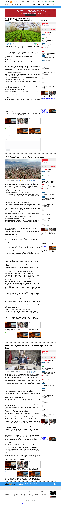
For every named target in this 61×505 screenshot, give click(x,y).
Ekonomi (21, 4)
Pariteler (27, 6)
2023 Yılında (7, 116)
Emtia (46, 6)
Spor (25, 4)
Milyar (18, 320)
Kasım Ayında (14, 320)
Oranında (17, 116)
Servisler (12, 4)
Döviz (43, 6)
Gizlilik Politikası (27, 503)
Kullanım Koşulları (36, 503)
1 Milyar (7, 320)
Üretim (21, 116)
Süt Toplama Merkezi (22, 459)
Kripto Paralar (53, 487)
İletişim (23, 503)
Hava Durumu (24, 487)
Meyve (13, 116)
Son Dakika (7, 4)
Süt (17, 459)
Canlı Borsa (12, 6)
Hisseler (23, 6)
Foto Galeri (33, 4)
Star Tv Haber (7, 18)
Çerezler (30, 503)
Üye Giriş (42, 491)
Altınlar (20, 6)
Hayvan (15, 459)
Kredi (49, 6)
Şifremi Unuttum (43, 494)
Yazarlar (43, 4)
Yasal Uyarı (40, 503)
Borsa (35, 6)
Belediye (7, 459)
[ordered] (16, 150)
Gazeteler (47, 4)
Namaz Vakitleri (12, 487)
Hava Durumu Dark (8, 491)
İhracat (10, 320)
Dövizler (16, 6)
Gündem (16, 4)
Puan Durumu (30, 487)
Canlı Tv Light (7, 494)
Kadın (29, 4)
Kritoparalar (31, 6)
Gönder (53, 29)
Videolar (38, 4)
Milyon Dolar (22, 320)
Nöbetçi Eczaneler (16, 494)
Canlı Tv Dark (15, 491)
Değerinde (11, 459)
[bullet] (18, 150)
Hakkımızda (20, 503)
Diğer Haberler (39, 6)
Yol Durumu (47, 487)
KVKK (33, 503)
